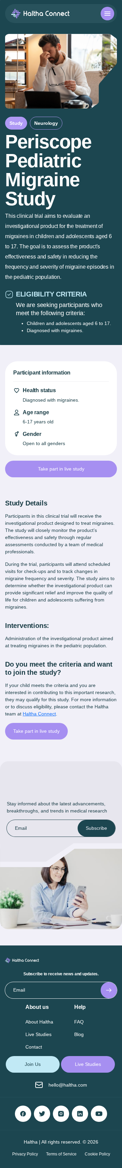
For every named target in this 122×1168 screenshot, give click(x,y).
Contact (33, 1047)
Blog (79, 1034)
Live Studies (38, 1034)
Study (16, 123)
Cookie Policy (97, 1154)
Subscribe (96, 828)
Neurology (46, 123)
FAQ (79, 1022)
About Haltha (39, 1022)
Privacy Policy (25, 1154)
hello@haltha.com (67, 1085)
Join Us (33, 1064)
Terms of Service (61, 1154)
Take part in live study (36, 731)
